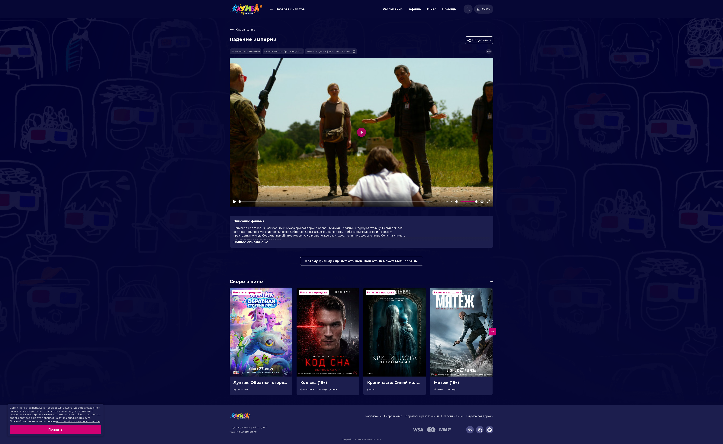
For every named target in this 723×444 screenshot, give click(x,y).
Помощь (449, 9)
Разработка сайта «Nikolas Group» (361, 439)
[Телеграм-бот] (480, 429)
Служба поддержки (479, 416)
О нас (431, 9)
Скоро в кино (393, 416)
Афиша (415, 9)
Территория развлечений (421, 416)
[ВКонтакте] (470, 429)
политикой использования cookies (78, 421)
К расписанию (245, 29)
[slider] (335, 201)
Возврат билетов (290, 9)
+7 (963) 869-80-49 (246, 431)
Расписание (393, 9)
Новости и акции (452, 416)
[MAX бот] (489, 429)
